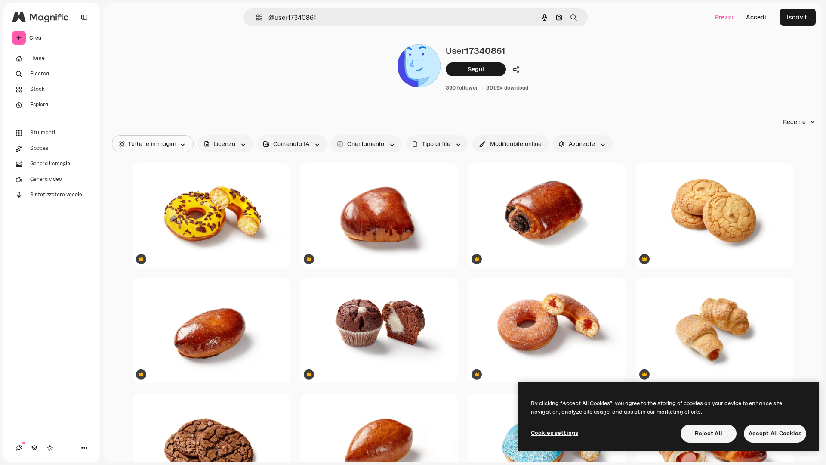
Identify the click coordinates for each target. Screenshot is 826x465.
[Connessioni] (19, 448)
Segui (476, 69)
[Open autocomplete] (256, 17)
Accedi (756, 17)
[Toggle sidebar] (84, 17)
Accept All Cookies (775, 433)
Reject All (708, 433)
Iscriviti (798, 17)
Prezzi (724, 17)
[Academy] (34, 448)
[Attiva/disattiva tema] (50, 448)
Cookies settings (554, 433)
